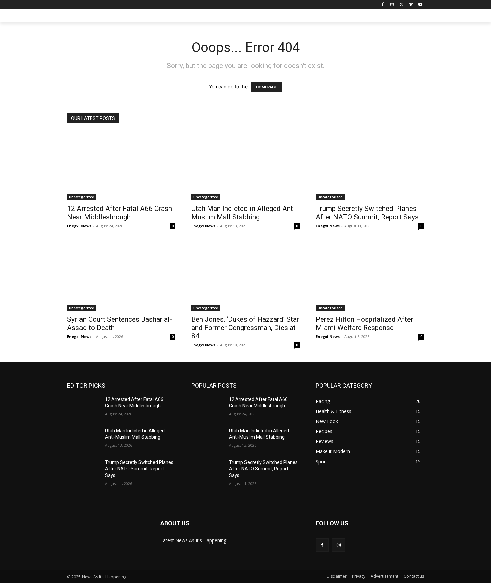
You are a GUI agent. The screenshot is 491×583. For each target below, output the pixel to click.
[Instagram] (392, 5)
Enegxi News (79, 225)
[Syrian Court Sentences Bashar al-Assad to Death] (121, 277)
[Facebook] (383, 5)
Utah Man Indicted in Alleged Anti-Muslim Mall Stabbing (244, 212)
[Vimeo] (411, 5)
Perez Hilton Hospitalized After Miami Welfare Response (364, 323)
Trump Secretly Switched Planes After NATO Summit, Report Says (367, 212)
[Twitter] (401, 5)
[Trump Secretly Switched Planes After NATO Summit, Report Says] (370, 166)
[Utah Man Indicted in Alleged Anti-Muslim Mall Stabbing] (245, 166)
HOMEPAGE (266, 87)
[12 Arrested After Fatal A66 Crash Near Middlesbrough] (121, 166)
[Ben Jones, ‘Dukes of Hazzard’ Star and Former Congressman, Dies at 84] (245, 277)
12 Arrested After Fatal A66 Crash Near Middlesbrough (119, 212)
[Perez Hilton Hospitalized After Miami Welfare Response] (370, 277)
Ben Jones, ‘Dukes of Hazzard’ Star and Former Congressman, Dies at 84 (245, 327)
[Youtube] (420, 5)
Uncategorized (81, 197)
